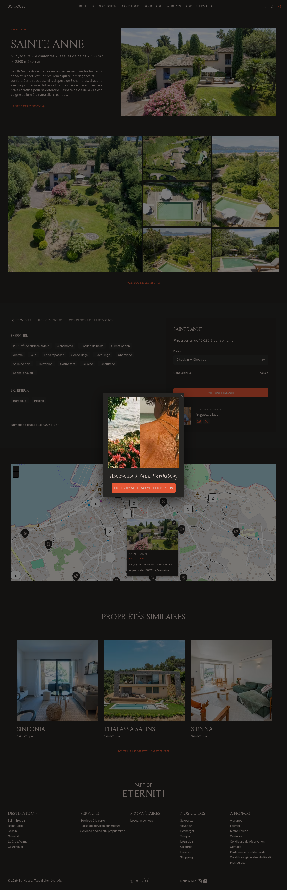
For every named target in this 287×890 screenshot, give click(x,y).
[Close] (182, 395)
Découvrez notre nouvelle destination (143, 488)
